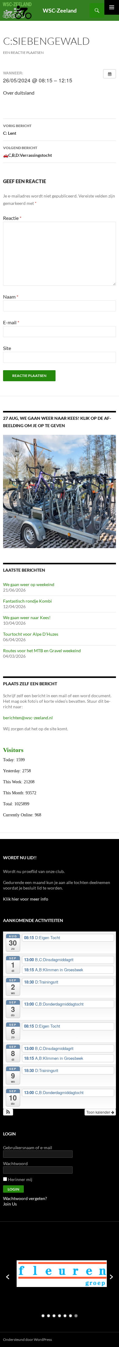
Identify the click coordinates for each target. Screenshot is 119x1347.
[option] (59, 1273)
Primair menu (111, 7)
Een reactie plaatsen (23, 52)
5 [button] (65, 1316)
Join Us (10, 1203)
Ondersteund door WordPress (27, 1339)
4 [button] (59, 1316)
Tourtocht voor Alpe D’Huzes (30, 634)
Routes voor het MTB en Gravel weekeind (42, 650)
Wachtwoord (15, 1163)
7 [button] (76, 1316)
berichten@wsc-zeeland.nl (28, 717)
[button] (8, 1112)
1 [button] (43, 1316)
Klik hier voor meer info (25, 898)
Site (7, 348)
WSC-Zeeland (60, 10)
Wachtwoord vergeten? (25, 1198)
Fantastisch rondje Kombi (27, 601)
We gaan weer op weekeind (28, 584)
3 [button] (54, 1316)
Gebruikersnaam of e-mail (27, 1147)
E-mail (11, 322)
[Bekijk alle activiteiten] (109, 73)
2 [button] (48, 1316)
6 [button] (70, 1316)
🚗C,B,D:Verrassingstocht (27, 151)
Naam (10, 296)
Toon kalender (98, 1112)
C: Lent (17, 129)
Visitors (13, 750)
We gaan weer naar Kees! (27, 617)
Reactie (12, 218)
